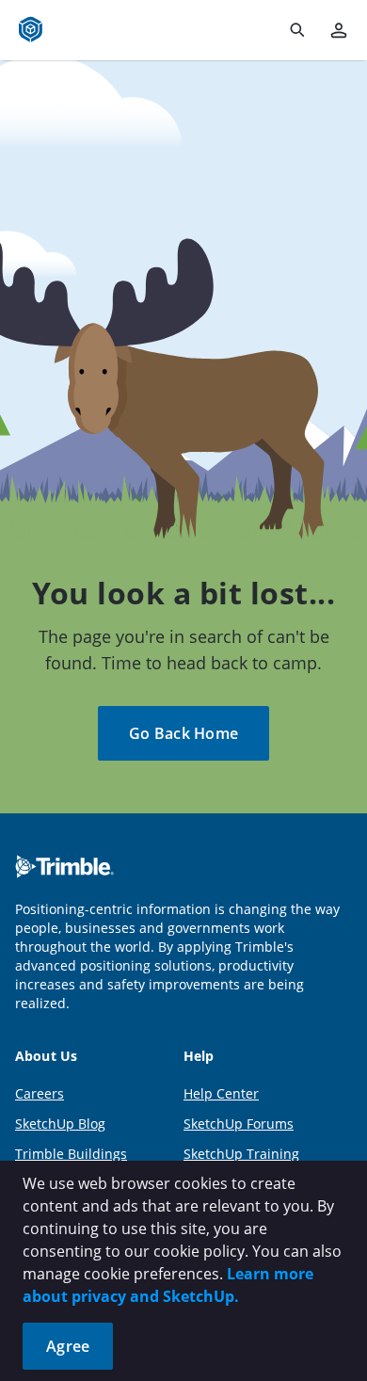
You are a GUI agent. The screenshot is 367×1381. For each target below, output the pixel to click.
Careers (39, 1093)
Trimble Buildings (71, 1154)
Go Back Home (183, 733)
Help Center (221, 1093)
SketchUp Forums (239, 1123)
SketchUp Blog (60, 1123)
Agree (67, 1346)
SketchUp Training (241, 1154)
